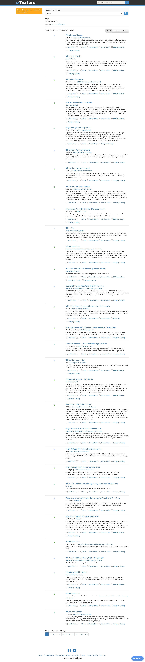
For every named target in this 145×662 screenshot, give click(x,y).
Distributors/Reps (118, 47)
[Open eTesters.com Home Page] (25, 2)
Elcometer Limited (72, 105)
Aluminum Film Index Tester (78, 404)
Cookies (95, 655)
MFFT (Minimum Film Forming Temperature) (85, 268)
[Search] (127, 2)
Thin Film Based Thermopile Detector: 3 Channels (88, 306)
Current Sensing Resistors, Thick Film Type (85, 286)
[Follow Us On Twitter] (74, 650)
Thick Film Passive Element (78, 150)
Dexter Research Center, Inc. (80, 309)
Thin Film (54, 24)
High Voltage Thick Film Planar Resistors (83, 449)
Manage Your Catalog (63, 655)
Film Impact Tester (74, 35)
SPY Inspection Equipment (78, 363)
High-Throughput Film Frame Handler (82, 516)
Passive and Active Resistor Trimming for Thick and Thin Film (93, 498)
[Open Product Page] (54, 35)
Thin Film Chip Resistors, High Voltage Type (85, 558)
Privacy (82, 655)
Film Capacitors (73, 246)
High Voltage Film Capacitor (78, 127)
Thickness (61, 24)
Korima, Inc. (78, 501)
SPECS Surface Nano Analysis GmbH (89, 82)
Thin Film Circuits (73, 56)
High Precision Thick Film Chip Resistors (83, 428)
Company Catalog (74, 50)
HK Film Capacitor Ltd (84, 130)
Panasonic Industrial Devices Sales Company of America (84, 249)
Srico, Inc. (69, 486)
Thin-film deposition (75, 79)
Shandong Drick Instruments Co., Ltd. (84, 407)
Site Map (102, 655)
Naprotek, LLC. (71, 59)
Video (79, 280)
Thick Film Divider (74, 611)
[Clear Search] (122, 13)
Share (84, 47)
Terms (89, 655)
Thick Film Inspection (75, 360)
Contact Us (75, 655)
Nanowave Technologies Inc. (75, 231)
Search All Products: (53, 10)
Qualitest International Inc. (82, 38)
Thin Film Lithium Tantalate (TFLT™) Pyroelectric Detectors (92, 483)
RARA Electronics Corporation (82, 152)
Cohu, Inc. (79, 519)
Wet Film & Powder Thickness (79, 102)
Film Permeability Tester (77, 572)
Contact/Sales (105, 47)
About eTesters (49, 655)
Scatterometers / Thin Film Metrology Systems (86, 343)
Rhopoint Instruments (73, 271)
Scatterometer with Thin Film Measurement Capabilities (91, 327)
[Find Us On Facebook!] (69, 650)
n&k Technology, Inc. (87, 330)
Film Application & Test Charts (79, 379)
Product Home (93, 47)
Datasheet (71, 280)
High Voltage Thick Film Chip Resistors (83, 467)
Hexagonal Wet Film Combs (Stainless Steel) (85, 209)
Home (40, 655)
